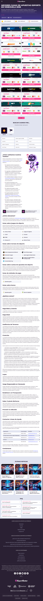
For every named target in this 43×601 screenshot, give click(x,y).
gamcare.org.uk (31, 439)
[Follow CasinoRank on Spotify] (25, 573)
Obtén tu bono (11, 54)
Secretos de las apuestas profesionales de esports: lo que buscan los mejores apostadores (21, 546)
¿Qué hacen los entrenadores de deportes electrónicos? (21, 544)
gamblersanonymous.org (32, 433)
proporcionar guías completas (20, 218)
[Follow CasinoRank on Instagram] (17, 573)
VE (20, 576)
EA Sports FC (21, 531)
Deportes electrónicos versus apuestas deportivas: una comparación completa (21, 542)
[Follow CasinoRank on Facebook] (15, 573)
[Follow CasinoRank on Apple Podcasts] (28, 573)
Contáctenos (21, 555)
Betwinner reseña (31, 39)
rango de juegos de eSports (10, 178)
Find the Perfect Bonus (21, 540)
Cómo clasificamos (21, 558)
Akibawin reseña (11, 55)
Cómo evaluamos (21, 557)
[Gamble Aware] (19, 590)
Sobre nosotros (21, 553)
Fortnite (21, 525)
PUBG (21, 527)
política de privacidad (21, 560)
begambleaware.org (31, 437)
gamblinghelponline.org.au (33, 441)
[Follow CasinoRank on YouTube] (23, 573)
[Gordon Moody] (31, 586)
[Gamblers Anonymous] (15, 586)
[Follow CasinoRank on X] (20, 573)
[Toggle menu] (2, 1)
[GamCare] (22, 586)
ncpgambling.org (31, 435)
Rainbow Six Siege (21, 529)
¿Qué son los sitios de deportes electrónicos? (21, 538)
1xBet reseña (11, 39)
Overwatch (21, 524)
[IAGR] (9, 586)
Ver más (20, 117)
